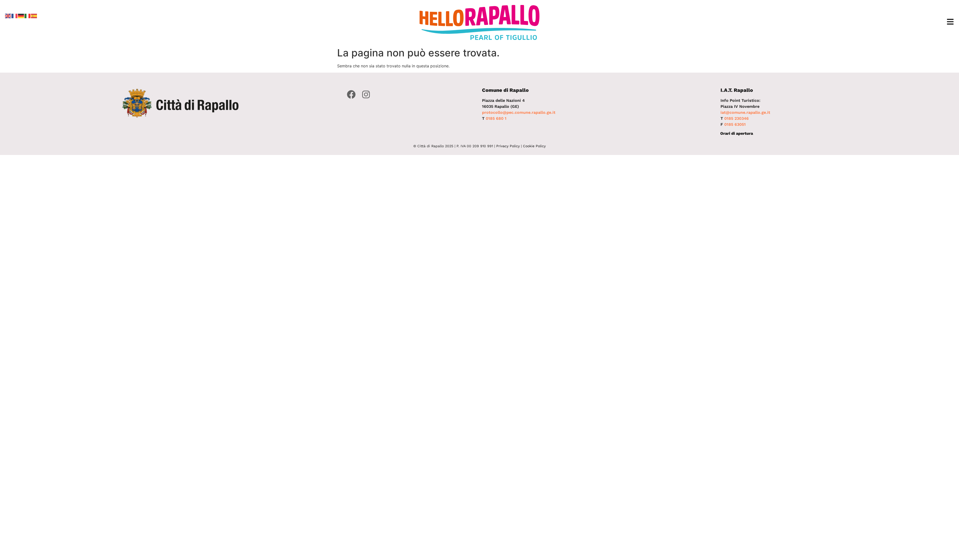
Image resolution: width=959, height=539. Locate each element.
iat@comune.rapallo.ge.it (745, 112)
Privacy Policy (508, 146)
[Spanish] (34, 15)
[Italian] (27, 15)
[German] (21, 15)
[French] (14, 15)
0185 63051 (735, 124)
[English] (8, 15)
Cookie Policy (534, 146)
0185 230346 (736, 118)
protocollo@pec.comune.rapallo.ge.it (518, 112)
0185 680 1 (496, 118)
